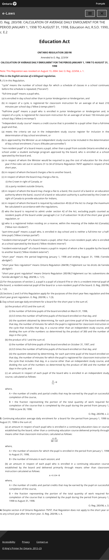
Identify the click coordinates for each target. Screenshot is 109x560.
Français (100, 3)
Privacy (26, 541)
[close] (102, 13)
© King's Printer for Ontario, (22, 548)
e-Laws (8, 13)
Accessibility (8, 541)
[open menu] (90, 13)
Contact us (42, 541)
